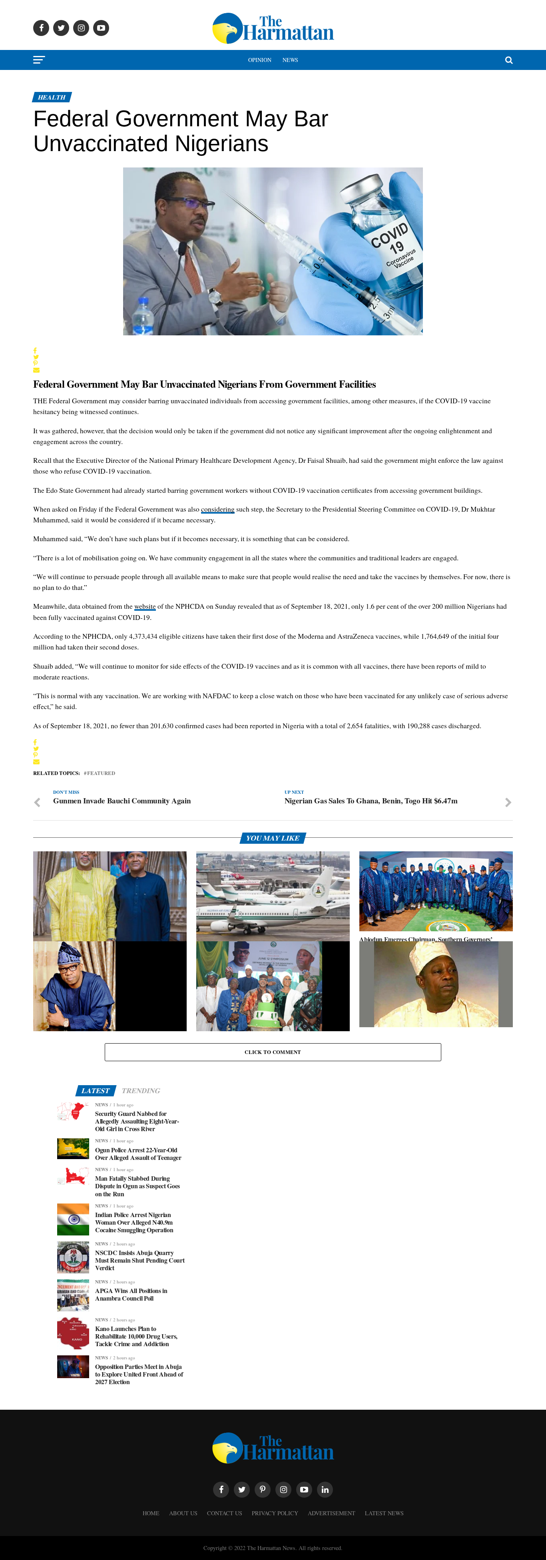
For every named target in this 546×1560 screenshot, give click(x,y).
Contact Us (224, 1513)
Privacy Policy (275, 1513)
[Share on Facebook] (36, 350)
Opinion (259, 60)
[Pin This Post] (36, 363)
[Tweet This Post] (36, 357)
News (290, 60)
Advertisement (331, 1513)
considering (218, 509)
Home (151, 1513)
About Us (183, 1513)
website (145, 606)
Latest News (384, 1513)
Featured (101, 773)
